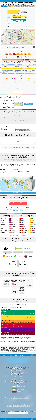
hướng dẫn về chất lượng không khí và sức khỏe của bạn (21, 338)
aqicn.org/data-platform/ (18, 210)
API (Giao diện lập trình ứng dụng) (17, 382)
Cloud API (23, 261)
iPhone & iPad (7, 246)
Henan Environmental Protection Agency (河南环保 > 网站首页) (17, 402)
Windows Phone (28, 246)
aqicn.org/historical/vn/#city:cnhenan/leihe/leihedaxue (18, 209)
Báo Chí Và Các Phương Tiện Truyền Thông (17, 368)
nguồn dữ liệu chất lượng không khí (17, 378)
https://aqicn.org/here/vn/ (18, 115)
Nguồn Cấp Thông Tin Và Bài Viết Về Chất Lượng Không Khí (17, 372)
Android (18, 246)
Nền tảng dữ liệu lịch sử (17, 383)
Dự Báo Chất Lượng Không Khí (17, 380)
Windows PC (7, 253)
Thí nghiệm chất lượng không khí (17, 373)
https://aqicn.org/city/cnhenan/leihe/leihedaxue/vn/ (18, 120)
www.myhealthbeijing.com (20, 342)
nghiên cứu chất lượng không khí (17, 370)
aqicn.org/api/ (30, 130)
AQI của (12, 8)
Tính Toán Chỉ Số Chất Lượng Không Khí (17, 379)
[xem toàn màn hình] (27, 8)
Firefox (28, 253)
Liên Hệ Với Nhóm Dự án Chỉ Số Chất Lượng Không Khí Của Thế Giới (17, 367)
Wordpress (13, 261)
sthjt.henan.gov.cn (16, 97)
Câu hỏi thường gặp (17, 376)
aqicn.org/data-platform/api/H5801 (22, 129)
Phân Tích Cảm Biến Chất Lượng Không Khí (17, 374)
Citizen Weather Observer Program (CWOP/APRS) (18, 401)
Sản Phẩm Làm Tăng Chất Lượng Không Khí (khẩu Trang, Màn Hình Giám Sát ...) (17, 381)
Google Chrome (18, 253)
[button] (18, 36)
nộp (26, 413)
